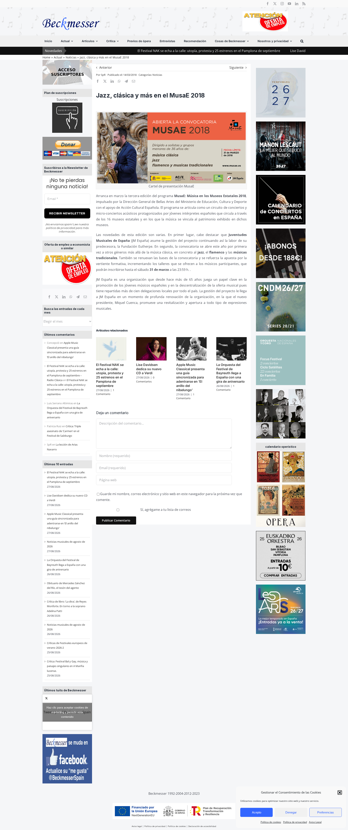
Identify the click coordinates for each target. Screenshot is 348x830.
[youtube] (289, 3)
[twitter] (275, 3)
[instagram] (282, 3)
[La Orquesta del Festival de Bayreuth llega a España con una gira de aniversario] (231, 339)
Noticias (157, 75)
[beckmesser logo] (70, 14)
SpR (103, 75)
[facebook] (267, 3)
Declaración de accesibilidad (202, 826)
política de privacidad (60, 228)
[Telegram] (78, 296)
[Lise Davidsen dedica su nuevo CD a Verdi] (151, 339)
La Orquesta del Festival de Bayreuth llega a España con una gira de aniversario (66, 564)
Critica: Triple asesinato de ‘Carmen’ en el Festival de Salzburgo (64, 430)
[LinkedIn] (63, 296)
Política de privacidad (295, 822)
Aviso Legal (315, 822)
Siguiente (236, 67)
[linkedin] (296, 3)
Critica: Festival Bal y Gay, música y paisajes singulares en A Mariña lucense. (67, 666)
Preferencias (325, 812)
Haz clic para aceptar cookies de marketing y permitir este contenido (67, 712)
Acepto (256, 812)
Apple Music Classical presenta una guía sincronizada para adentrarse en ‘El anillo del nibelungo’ (190, 377)
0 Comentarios (145, 379)
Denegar (291, 812)
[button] (340, 793)
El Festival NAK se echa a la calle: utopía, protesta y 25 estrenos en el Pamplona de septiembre (170, 51)
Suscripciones (67, 99)
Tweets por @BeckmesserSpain (67, 712)
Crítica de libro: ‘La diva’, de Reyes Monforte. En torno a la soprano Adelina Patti (66, 606)
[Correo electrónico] (85, 296)
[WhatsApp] (70, 296)
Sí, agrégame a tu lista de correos (165, 509)
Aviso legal (137, 826)
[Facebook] (49, 296)
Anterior (105, 67)
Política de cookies (271, 822)
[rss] (304, 3)
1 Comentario (105, 392)
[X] (56, 296)
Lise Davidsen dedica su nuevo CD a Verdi (282, 51)
